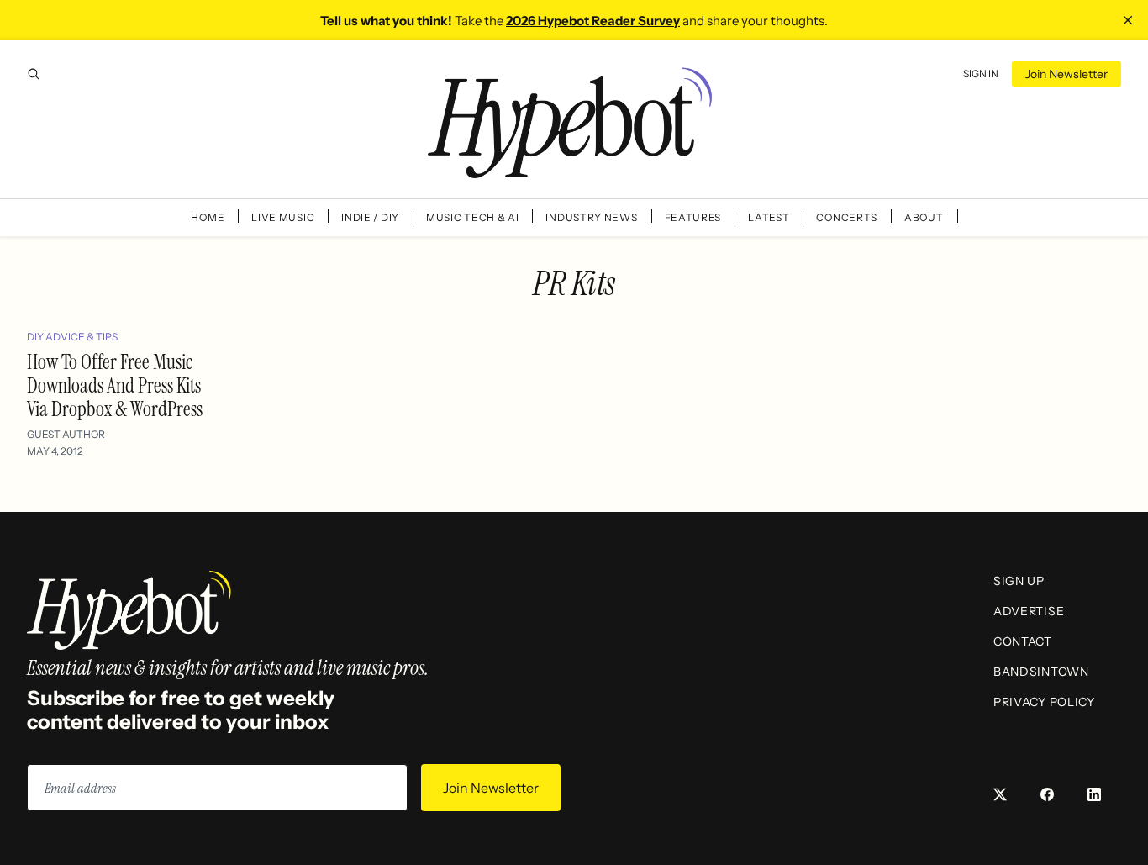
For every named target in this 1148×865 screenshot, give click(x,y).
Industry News (591, 217)
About (924, 217)
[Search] (33, 74)
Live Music (282, 217)
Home (207, 217)
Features (693, 217)
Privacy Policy (1044, 701)
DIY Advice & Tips (72, 336)
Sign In (980, 73)
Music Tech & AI (472, 217)
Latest (768, 217)
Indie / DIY (370, 217)
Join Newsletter (1066, 74)
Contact (1022, 641)
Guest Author (66, 434)
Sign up (1019, 580)
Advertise (1028, 611)
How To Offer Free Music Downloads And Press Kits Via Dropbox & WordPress (115, 385)
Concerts (846, 217)
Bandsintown (1041, 671)
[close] (1127, 20)
